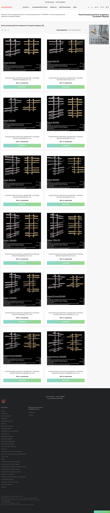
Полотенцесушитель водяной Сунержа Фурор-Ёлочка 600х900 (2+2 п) (66, 313)
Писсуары (5, 456)
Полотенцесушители (16, 14)
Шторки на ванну (7, 426)
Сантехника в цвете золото (11, 472)
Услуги (31, 415)
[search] (88, 7)
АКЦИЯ (3, 411)
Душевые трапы (7, 421)
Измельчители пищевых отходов (13, 477)
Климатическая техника (10, 482)
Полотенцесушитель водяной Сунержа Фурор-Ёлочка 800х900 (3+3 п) (22, 372)
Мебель (4, 487)
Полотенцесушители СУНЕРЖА (36, 14)
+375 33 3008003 (60, 2)
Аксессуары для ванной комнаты (13, 454)
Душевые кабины (7, 436)
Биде (3, 459)
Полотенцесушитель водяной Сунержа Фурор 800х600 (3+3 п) (66, 137)
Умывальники (6, 428)
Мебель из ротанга (8, 474)
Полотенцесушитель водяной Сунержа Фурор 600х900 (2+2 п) (22, 137)
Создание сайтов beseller (102, 511)
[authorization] (91, 7)
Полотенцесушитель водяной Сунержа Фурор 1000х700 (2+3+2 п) (66, 255)
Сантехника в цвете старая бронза (13, 466)
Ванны (3, 423)
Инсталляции (6, 416)
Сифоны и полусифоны (10, 431)
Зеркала (4, 449)
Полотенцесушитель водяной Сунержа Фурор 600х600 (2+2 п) (22, 79)
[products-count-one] (5, 30)
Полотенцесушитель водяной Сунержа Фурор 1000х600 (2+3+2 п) (22, 255)
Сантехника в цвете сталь (10, 469)
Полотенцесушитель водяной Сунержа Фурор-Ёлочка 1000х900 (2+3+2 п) (66, 372)
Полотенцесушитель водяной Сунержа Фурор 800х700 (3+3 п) (22, 196)
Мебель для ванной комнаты (12, 451)
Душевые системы (8, 444)
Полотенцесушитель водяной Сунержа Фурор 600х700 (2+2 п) (66, 79)
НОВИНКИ (4, 413)
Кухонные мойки (7, 479)
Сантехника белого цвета (10, 464)
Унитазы (4, 418)
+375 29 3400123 (49, 2)
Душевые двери (7, 439)
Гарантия (31, 412)
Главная (4, 14)
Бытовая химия (7, 484)
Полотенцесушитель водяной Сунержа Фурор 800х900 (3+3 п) (66, 196)
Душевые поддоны (8, 441)
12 (8, 30)
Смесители (5, 433)
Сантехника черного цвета (11, 461)
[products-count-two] (2, 30)
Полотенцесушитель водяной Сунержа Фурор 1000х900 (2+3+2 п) (22, 313)
